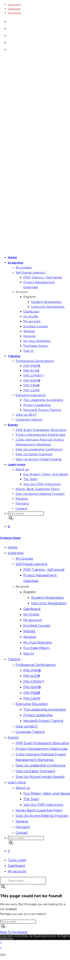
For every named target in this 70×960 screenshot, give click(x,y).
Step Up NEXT (27, 726)
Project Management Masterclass (42, 749)
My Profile (31, 614)
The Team (31, 799)
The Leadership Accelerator (44, 709)
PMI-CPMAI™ (33, 681)
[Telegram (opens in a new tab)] (9, 49)
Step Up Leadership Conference (41, 765)
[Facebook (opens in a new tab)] (9, 28)
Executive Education (32, 704)
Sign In (28, 653)
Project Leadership (38, 715)
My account (14, 12)
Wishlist (29, 631)
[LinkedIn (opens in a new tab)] (9, 42)
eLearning (16, 553)
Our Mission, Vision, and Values (46, 793)
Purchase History (36, 648)
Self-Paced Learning (31, 564)
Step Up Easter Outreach (35, 771)
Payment (23, 827)
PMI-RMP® (32, 687)
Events (13, 737)
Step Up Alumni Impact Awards (40, 777)
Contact (22, 833)
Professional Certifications (35, 665)
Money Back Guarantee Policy (39, 810)
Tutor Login (14, 4)
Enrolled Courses (36, 625)
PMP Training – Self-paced (43, 569)
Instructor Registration (48, 603)
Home (12, 547)
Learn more (17, 782)
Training (14, 659)
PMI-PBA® (31, 693)
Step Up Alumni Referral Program (42, 816)
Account (22, 586)
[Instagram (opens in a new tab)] (9, 35)
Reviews (29, 637)
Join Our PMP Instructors (43, 805)
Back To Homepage (13, 932)
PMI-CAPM (31, 698)
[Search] (11, 518)
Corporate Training (30, 732)
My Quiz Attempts (37, 642)
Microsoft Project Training (43, 721)
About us (23, 788)
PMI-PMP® (32, 670)
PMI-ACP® (31, 676)
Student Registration (47, 597)
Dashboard (14, 8)
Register (29, 592)
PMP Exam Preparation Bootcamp (42, 743)
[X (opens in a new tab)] (9, 21)
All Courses (24, 558)
